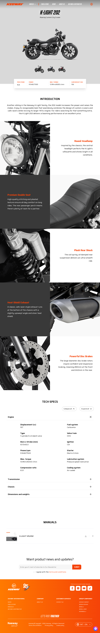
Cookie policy (60, 625)
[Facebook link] (72, 588)
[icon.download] (86, 536)
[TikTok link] (90, 588)
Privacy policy (49, 625)
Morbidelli (82, 611)
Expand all (85, 409)
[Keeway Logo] (17, 4)
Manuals (11, 607)
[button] (92, 4)
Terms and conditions (35, 625)
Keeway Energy (84, 602)
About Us (62, 4)
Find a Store (45, 4)
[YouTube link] (84, 588)
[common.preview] (93, 536)
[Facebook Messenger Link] (95, 628)
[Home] (19, 587)
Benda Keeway (83, 604)
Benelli (81, 607)
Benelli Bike (83, 609)
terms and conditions (57, 572)
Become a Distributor (75, 4)
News (54, 4)
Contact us (59, 602)
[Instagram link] (78, 588)
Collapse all (68, 409)
